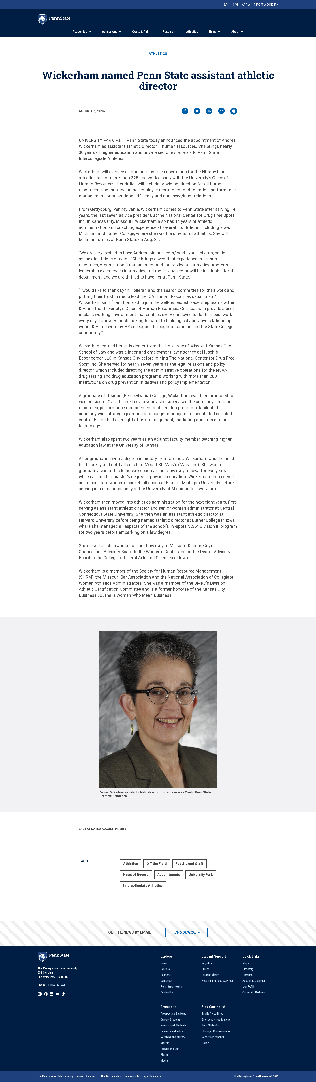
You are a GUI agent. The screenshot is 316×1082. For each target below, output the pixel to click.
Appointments (168, 875)
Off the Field (157, 864)
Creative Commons (113, 796)
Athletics (158, 53)
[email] (221, 111)
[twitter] (197, 111)
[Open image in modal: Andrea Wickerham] (158, 709)
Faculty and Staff (189, 864)
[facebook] (185, 111)
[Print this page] (233, 111)
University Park (201, 875)
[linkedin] (209, 111)
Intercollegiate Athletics (143, 885)
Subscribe (185, 932)
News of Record (136, 875)
